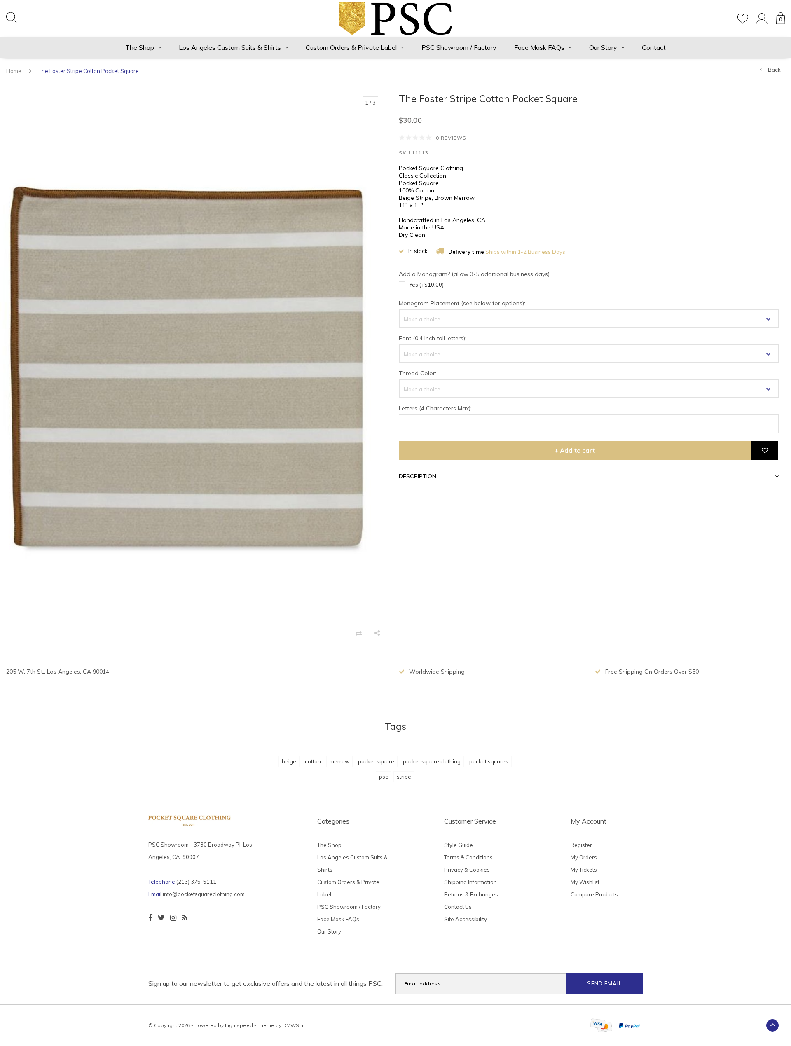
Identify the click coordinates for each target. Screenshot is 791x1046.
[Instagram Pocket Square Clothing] (173, 918)
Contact (654, 47)
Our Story (603, 47)
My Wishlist (585, 882)
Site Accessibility (465, 919)
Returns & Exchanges (471, 894)
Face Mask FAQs (539, 47)
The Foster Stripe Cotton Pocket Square (89, 71)
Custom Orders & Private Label (351, 47)
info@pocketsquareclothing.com (204, 894)
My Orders (584, 857)
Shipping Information (470, 882)
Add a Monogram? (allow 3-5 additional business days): (475, 274)
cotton (313, 761)
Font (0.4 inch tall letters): (432, 338)
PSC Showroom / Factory (458, 47)
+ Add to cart (575, 450)
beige (289, 761)
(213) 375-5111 (196, 881)
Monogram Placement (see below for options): (462, 303)
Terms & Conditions (468, 857)
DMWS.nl (293, 1025)
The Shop (139, 47)
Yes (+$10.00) (426, 284)
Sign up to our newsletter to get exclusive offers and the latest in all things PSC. (265, 983)
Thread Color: (417, 373)
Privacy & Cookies (467, 869)
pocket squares (488, 761)
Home (13, 71)
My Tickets (584, 869)
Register (581, 845)
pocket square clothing (432, 761)
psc (383, 776)
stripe (404, 776)
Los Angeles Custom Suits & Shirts (230, 47)
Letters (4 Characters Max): (435, 408)
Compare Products (594, 894)
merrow (339, 761)
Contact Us (458, 906)
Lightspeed (239, 1025)
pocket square (376, 761)
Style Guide (458, 845)
